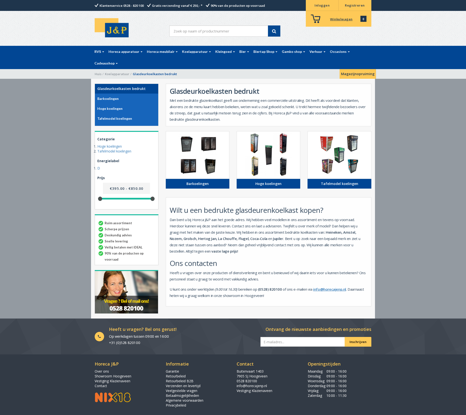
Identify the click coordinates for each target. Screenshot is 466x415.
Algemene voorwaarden (184, 400)
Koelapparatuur (117, 74)
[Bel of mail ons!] (126, 292)
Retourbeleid (176, 376)
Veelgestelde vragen (181, 390)
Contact (101, 385)
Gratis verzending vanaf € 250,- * (177, 5)
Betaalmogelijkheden (182, 395)
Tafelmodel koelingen (114, 151)
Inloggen (322, 5)
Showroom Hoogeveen (113, 376)
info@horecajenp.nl (329, 289)
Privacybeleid (176, 405)
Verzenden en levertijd (183, 385)
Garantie (172, 371)
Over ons (102, 371)
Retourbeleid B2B (179, 381)
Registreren (355, 5)
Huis (98, 74)
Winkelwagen (341, 19)
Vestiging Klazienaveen (112, 381)
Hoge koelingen (109, 146)
